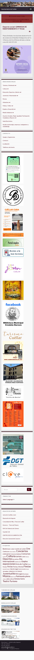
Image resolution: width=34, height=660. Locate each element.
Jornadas (5, 571)
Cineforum (6, 551)
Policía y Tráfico (7, 105)
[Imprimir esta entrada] (29, 31)
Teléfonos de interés (9, 147)
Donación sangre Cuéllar (18, 16)
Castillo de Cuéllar (20, 549)
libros (15, 573)
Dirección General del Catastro (11, 538)
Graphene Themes (14, 648)
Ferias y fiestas (18, 567)
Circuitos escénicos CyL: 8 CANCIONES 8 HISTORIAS (17, 20)
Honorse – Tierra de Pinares (11, 525)
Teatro (6, 581)
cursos (18, 556)
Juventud (7, 573)
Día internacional (12, 560)
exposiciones (9, 564)
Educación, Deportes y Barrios (11, 92)
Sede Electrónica (7, 121)
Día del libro (15, 559)
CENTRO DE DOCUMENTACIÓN (12, 535)
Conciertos (22, 551)
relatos (4, 579)
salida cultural (10, 579)
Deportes (7, 559)
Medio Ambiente (7, 112)
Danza (27, 556)
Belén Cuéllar (10, 549)
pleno (27, 576)
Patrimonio (20, 576)
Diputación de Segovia (9, 518)
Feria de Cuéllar (22, 564)
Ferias (10, 566)
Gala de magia (14, 569)
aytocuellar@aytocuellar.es (8, 647)
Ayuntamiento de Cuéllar (9, 9)
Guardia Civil (6, 532)
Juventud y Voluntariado (10, 95)
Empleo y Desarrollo (8, 109)
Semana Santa (20, 579)
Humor (27, 569)
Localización (6, 144)
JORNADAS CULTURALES (15, 571)
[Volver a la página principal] (17, 3)
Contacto (5, 140)
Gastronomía (22, 569)
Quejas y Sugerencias (9, 137)
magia (20, 574)
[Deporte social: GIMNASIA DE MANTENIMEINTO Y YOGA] (17, 59)
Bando (5, 549)
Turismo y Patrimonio (9, 85)
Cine (28, 548)
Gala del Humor (6, 569)
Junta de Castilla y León (9, 515)
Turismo (13, 581)
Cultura (5, 89)
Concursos (25, 554)
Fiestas (5, 99)
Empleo (25, 561)
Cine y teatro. (13, 551)
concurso (6, 554)
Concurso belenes (16, 554)
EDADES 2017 (17, 561)
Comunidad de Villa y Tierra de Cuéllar (13, 521)
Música (6, 576)
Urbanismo (6, 102)
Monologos (26, 574)
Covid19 (4, 556)
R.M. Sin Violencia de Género (11, 528)
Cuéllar (23, 556)
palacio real (13, 576)
